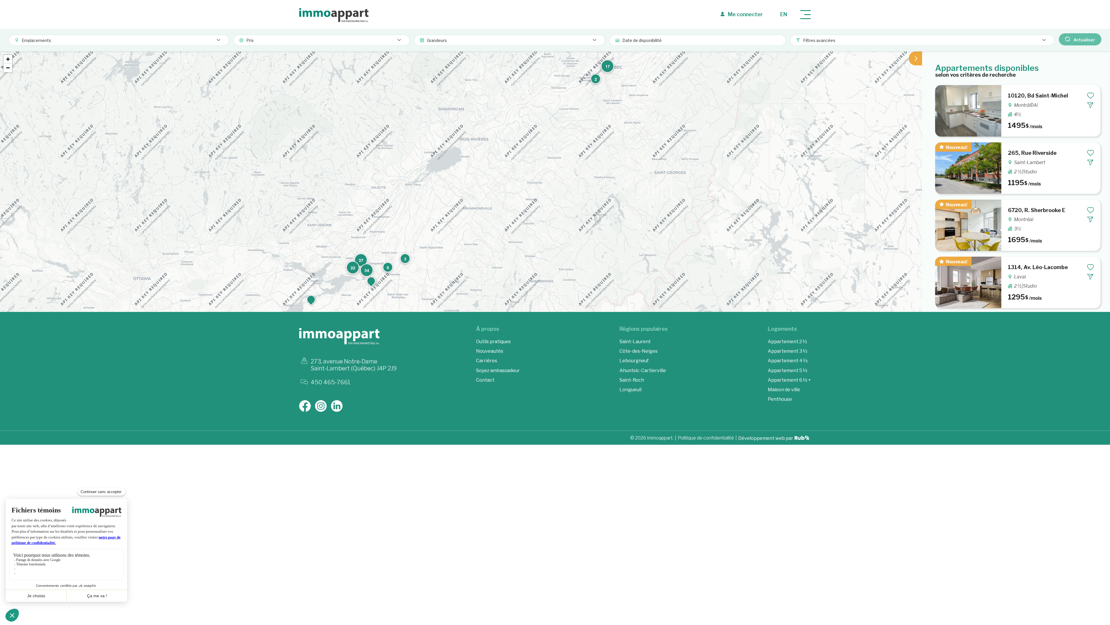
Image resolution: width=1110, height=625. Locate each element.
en (783, 14)
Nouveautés (489, 351)
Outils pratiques (493, 341)
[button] (371, 281)
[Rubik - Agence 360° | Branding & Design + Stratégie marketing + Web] (802, 439)
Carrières (486, 360)
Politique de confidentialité (706, 438)
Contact (485, 380)
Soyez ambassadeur (498, 370)
